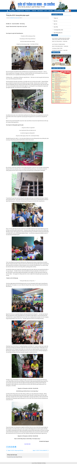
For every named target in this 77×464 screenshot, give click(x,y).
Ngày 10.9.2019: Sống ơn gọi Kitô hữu (15, 450)
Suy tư (45, 10)
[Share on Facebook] (7, 447)
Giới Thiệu (50, 10)
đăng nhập (13, 457)
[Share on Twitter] (9, 447)
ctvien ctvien (17, 17)
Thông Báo (34, 10)
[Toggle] (53, 18)
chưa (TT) (8, 13)
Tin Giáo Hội (27, 10)
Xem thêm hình (27, 444)
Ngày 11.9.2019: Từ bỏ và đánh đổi (40, 450)
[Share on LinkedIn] (15, 447)
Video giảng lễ (40, 10)
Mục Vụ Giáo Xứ (12, 10)
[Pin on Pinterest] (13, 447)
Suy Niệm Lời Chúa (20, 10)
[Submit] (70, 11)
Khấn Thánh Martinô (58, 10)
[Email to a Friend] (11, 447)
